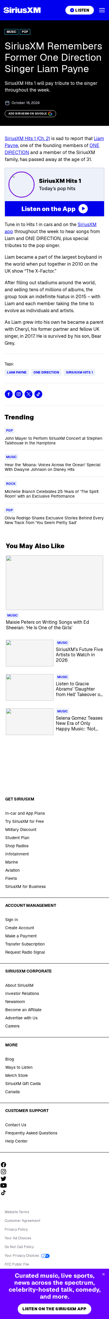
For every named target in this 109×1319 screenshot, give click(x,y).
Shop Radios (16, 845)
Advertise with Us (21, 1017)
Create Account (19, 927)
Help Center (16, 1141)
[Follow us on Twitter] (5, 1178)
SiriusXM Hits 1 (79, 372)
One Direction (46, 372)
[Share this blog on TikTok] (38, 394)
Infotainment (17, 854)
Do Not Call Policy (19, 1247)
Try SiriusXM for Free (24, 821)
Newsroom (15, 1001)
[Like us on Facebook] (5, 1164)
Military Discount (20, 829)
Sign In (11, 919)
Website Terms (17, 1212)
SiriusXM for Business (25, 886)
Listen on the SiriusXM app (54, 1308)
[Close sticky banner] (103, 1274)
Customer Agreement (22, 1220)
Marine (11, 862)
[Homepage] (22, 10)
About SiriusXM (19, 985)
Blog (9, 1059)
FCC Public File (17, 1264)
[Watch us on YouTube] (5, 1185)
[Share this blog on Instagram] (19, 394)
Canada (12, 1091)
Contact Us (15, 1124)
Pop (25, 32)
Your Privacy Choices (22, 1255)
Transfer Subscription (25, 944)
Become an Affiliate (23, 1009)
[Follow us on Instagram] (5, 1171)
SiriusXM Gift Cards (23, 1083)
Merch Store (16, 1075)
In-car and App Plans (25, 813)
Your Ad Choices (18, 1238)
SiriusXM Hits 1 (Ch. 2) (27, 138)
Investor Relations (22, 993)
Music (11, 32)
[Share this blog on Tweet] (28, 394)
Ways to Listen (19, 1067)
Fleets (11, 878)
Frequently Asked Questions (31, 1133)
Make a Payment (21, 936)
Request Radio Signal (25, 952)
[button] (102, 10)
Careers (12, 1026)
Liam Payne (16, 372)
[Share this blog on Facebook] (9, 394)
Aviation (12, 870)
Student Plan (17, 837)
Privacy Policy (16, 1229)
